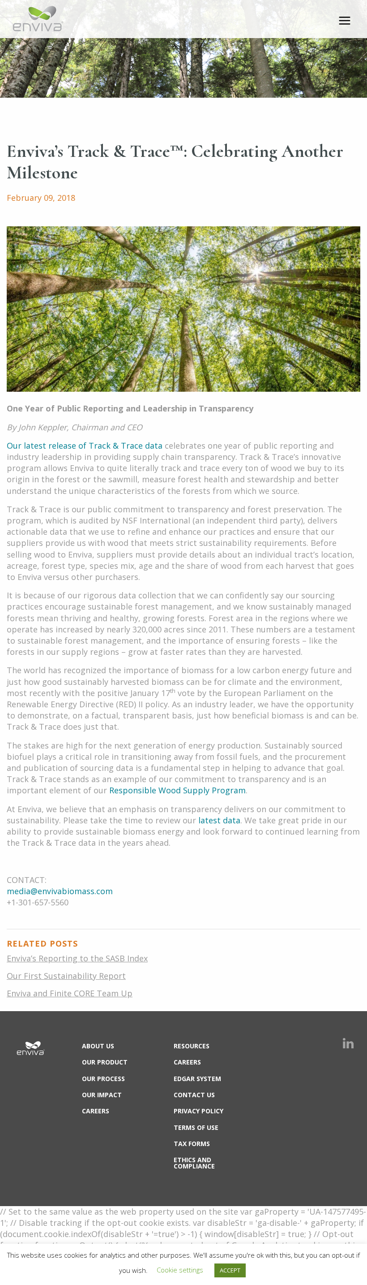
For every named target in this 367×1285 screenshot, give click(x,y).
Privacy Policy (198, 1111)
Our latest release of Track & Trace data (84, 445)
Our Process (103, 1078)
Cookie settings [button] (180, 1269)
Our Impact (102, 1094)
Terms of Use (196, 1127)
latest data (219, 820)
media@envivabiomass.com (60, 891)
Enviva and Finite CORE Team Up (69, 993)
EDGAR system (197, 1078)
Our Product (105, 1062)
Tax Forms (192, 1143)
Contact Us (194, 1094)
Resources (191, 1046)
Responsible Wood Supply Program (177, 790)
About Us (98, 1046)
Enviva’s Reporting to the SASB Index (77, 958)
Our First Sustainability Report (66, 975)
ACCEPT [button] (230, 1270)
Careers (95, 1111)
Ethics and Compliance (194, 1162)
